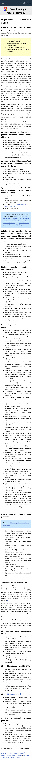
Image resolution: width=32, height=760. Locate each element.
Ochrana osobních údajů (8, 755)
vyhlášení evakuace (11, 694)
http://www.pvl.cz (22, 204)
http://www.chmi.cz (11, 206)
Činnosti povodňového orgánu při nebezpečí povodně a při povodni (16, 218)
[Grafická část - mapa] (7, 600)
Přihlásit (28, 3)
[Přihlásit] (23, 3)
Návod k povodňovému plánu (11, 757)
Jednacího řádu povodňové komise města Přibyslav (16, 224)
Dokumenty (26, 755)
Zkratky (3, 753)
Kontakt (10, 753)
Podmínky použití (19, 753)
